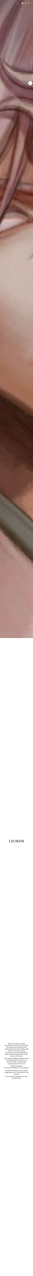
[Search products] (30, 83)
